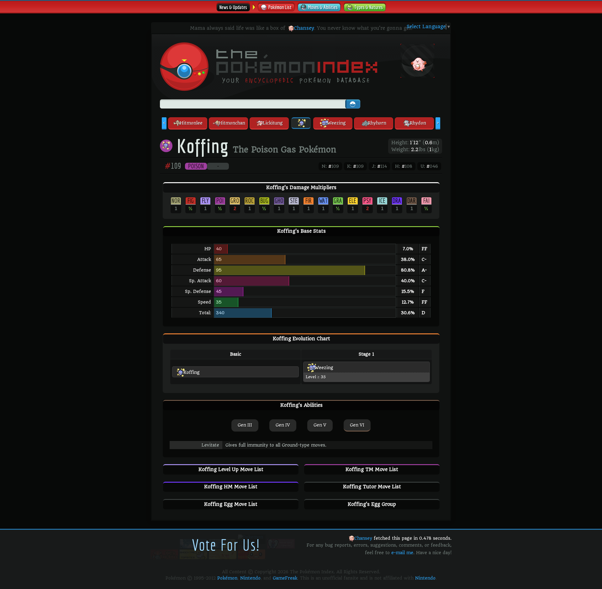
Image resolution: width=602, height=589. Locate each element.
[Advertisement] (405, 99)
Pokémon (227, 578)
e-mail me (402, 552)
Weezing (323, 367)
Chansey (304, 28)
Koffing (191, 372)
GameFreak (285, 578)
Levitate (210, 445)
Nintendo (250, 578)
